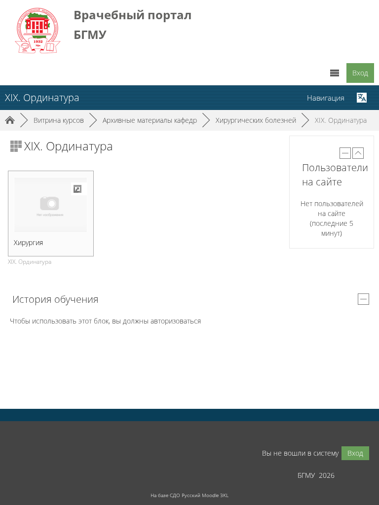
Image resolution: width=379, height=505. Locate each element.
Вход (360, 72)
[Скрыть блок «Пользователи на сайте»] (345, 153)
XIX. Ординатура (341, 120)
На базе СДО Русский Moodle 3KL (189, 495)
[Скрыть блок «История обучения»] (363, 299)
